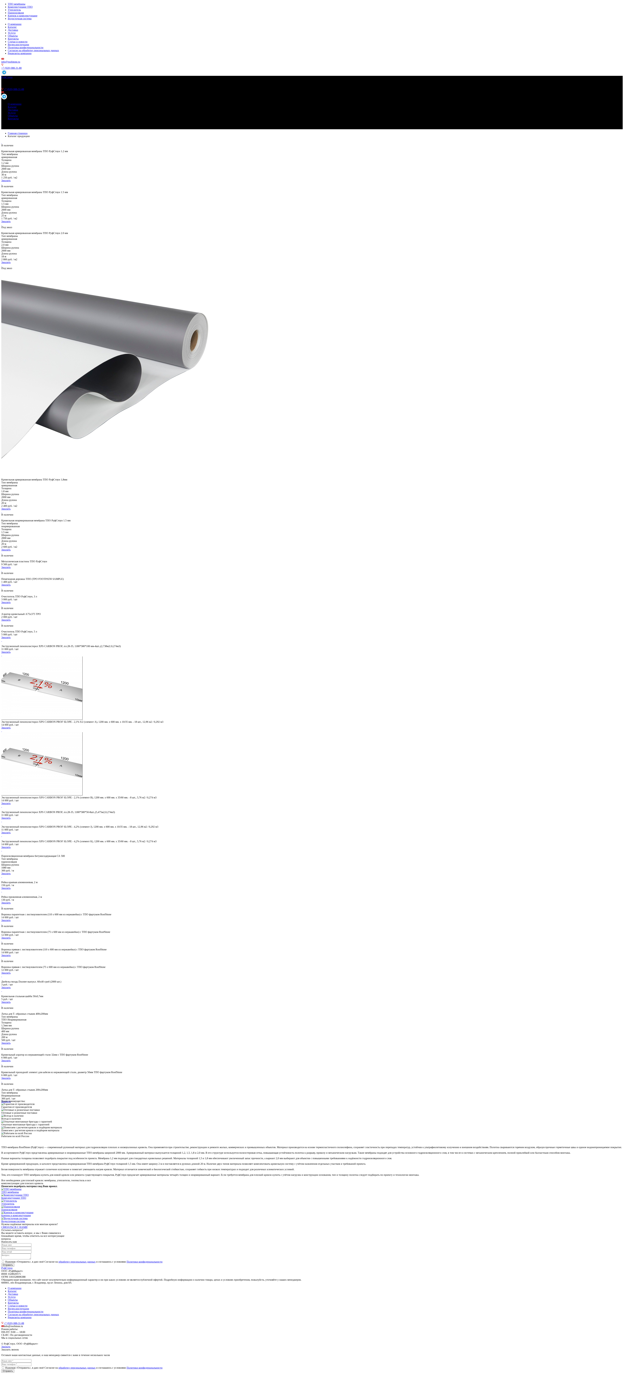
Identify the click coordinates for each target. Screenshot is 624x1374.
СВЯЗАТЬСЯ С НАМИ (14, 1227)
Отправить (8, 1265)
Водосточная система (20, 18)
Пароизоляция (16, 12)
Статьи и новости (17, 41)
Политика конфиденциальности (25, 47)
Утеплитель (14, 9)
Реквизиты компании (20, 53)
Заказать (6, 180)
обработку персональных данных (77, 1261)
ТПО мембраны (16, 4)
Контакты (13, 38)
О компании (14, 24)
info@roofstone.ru (10, 61)
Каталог (12, 27)
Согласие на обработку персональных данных (33, 50)
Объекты (13, 35)
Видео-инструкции (18, 44)
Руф (7, 77)
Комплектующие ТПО (20, 7)
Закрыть (5, 1346)
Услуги (12, 33)
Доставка (13, 30)
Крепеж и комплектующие (22, 15)
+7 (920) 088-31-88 (11, 68)
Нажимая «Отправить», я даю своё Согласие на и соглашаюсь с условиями (83, 1261)
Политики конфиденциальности (144, 1261)
